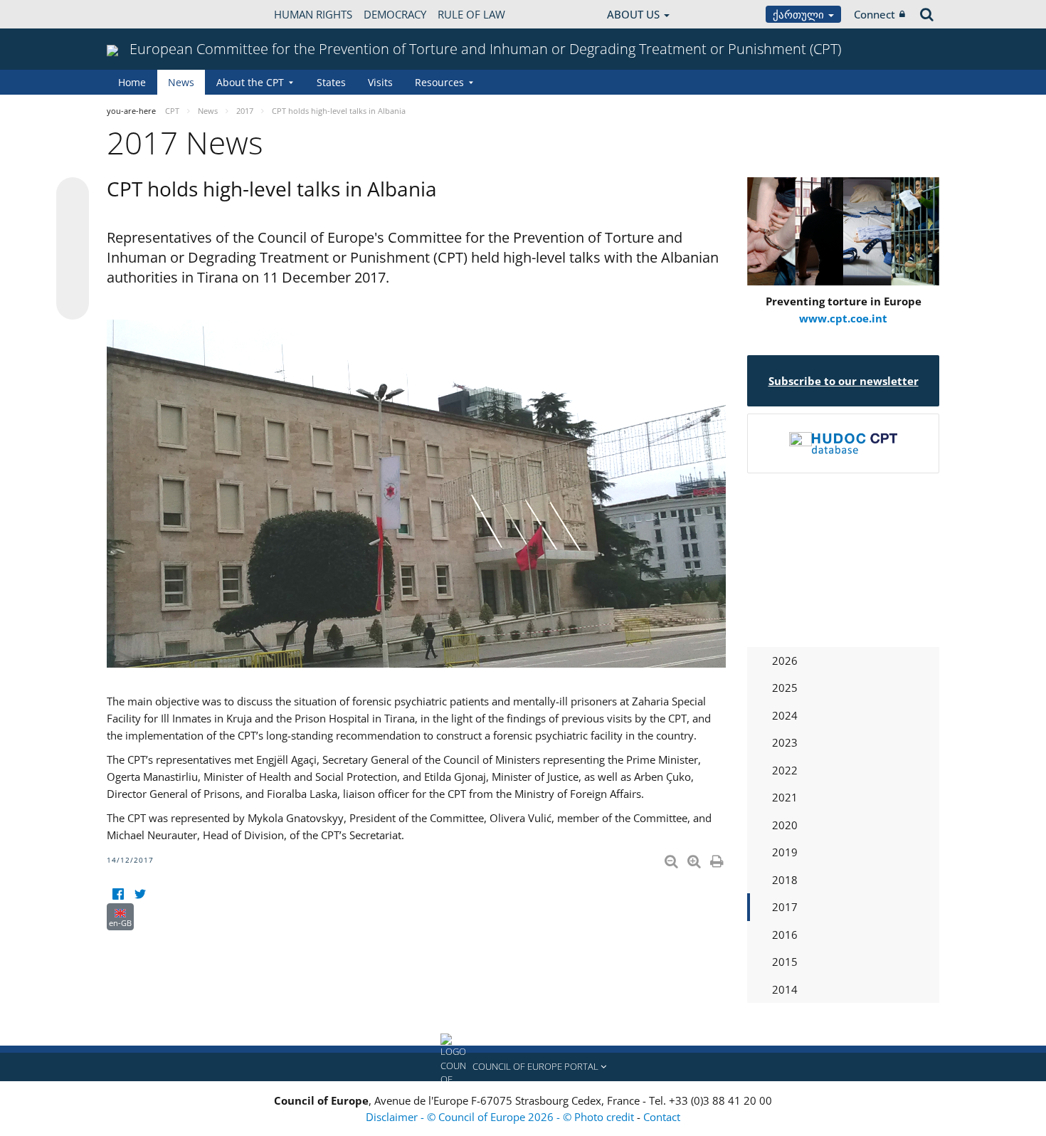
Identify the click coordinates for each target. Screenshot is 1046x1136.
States (331, 82)
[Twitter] (140, 894)
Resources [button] (439, 82)
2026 (785, 660)
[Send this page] (72, 303)
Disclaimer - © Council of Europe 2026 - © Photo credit (501, 1117)
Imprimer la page (718, 858)
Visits (380, 82)
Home (132, 82)
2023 (785, 742)
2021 (785, 797)
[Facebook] (118, 894)
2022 (785, 770)
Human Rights (313, 14)
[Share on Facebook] (72, 249)
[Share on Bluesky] (72, 195)
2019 (785, 852)
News (181, 82)
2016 (785, 934)
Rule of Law (471, 14)
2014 (785, 989)
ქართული (800, 14)
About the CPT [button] (250, 82)
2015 (785, 961)
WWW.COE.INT (142, 14)
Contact (661, 1117)
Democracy (395, 14)
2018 (785, 880)
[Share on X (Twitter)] (72, 222)
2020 (785, 825)
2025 (785, 687)
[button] (523, 1067)
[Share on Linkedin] (72, 276)
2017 (785, 907)
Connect (874, 14)
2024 (785, 715)
